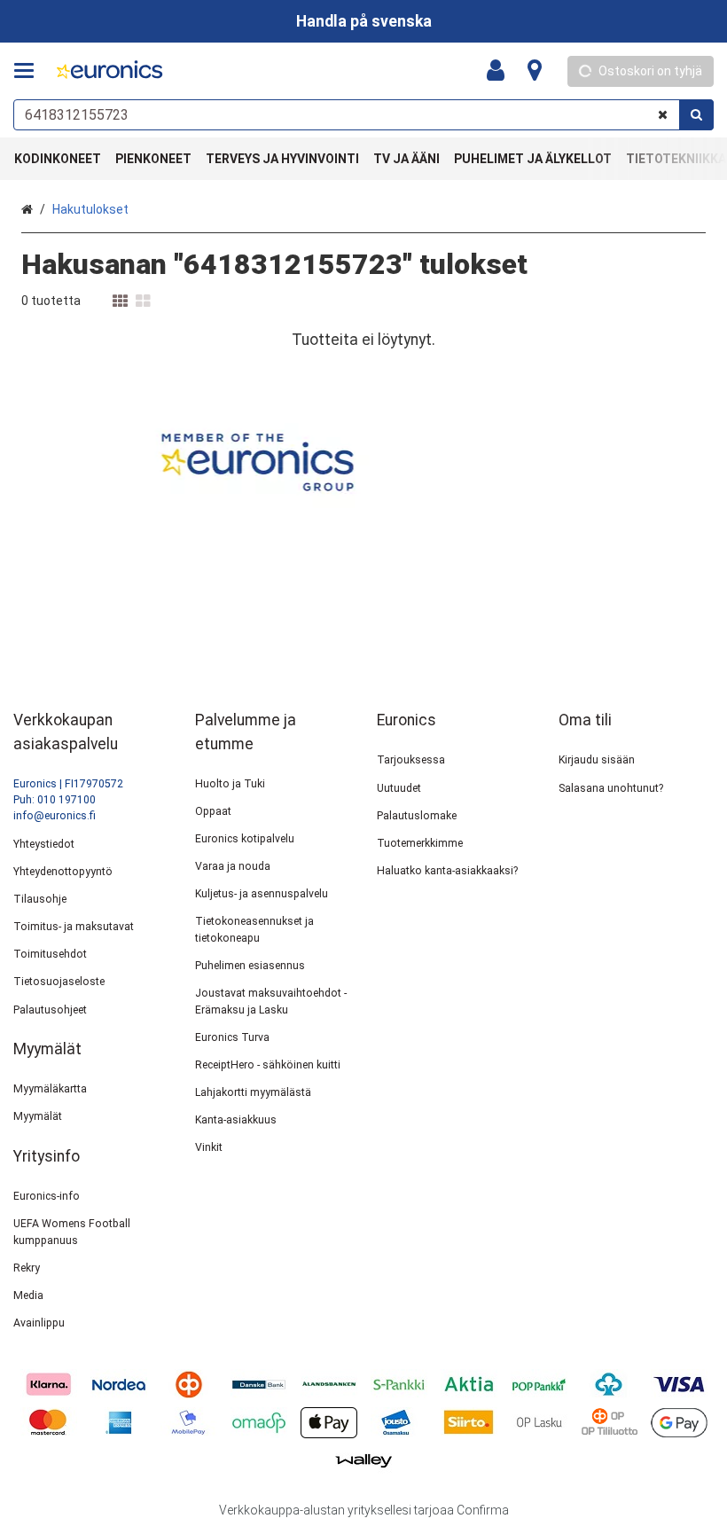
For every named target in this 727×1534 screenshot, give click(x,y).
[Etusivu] (110, 71)
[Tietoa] (534, 70)
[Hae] (696, 114)
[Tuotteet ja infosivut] (29, 71)
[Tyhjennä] (662, 114)
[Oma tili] (501, 70)
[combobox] (363, 114)
